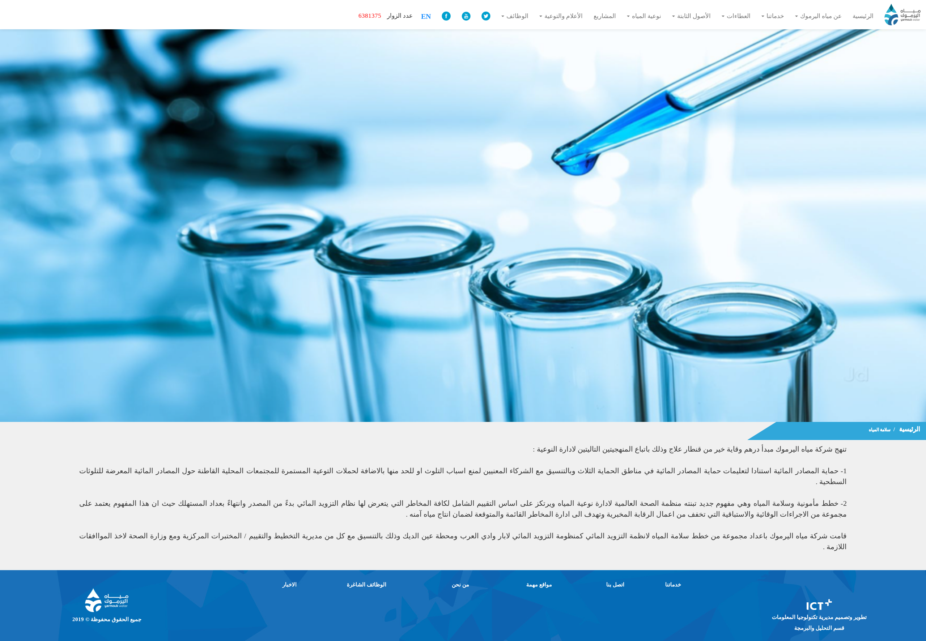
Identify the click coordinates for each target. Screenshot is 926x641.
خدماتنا (673, 584)
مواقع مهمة (539, 584)
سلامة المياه (880, 429)
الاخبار (290, 584)
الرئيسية (909, 429)
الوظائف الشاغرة (366, 584)
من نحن (460, 584)
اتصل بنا (615, 584)
